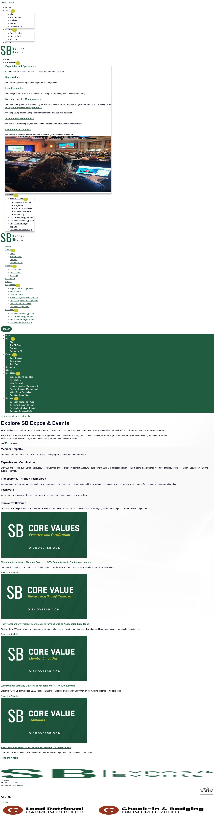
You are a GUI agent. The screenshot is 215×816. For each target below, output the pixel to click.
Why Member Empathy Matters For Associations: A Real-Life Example (38, 685)
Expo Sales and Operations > (20, 66)
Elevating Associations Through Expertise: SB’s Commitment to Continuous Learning (46, 562)
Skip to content (7, 2)
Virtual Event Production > (19, 118)
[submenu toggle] (13, 11)
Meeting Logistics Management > (23, 99)
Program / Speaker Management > (23, 107)
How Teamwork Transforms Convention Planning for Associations (36, 747)
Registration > (12, 77)
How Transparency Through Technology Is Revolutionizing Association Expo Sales (45, 624)
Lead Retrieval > (14, 88)
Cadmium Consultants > (18, 129)
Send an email (18, 785)
